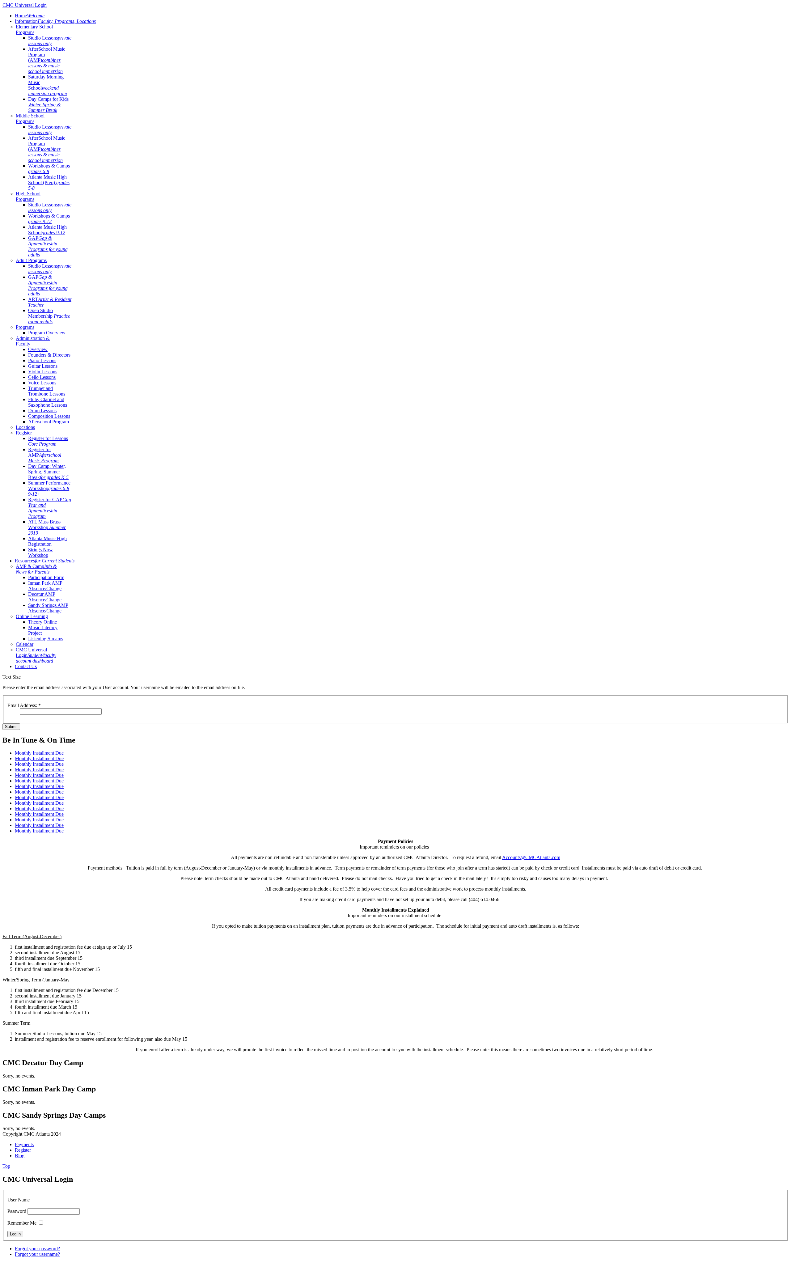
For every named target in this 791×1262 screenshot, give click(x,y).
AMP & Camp (36, 569)
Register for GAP (49, 508)
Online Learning (32, 616)
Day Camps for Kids (48, 104)
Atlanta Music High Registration (47, 541)
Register (24, 432)
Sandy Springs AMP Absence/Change (48, 608)
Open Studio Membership (49, 316)
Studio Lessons (49, 40)
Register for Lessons (48, 441)
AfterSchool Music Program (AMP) (46, 60)
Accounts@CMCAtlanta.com (531, 857)
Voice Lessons (42, 382)
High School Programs (28, 196)
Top (6, 1166)
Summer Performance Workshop (49, 488)
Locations (25, 427)
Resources (44, 560)
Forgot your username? (37, 1254)
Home (29, 15)
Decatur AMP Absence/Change (44, 596)
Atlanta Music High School (47, 229)
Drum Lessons (42, 410)
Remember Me (21, 1223)
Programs (25, 327)
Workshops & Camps (49, 168)
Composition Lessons (49, 416)
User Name (18, 1199)
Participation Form (46, 577)
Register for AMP (44, 455)
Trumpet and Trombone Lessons (46, 391)
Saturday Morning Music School (47, 85)
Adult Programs (31, 260)
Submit (11, 726)
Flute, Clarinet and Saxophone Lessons (47, 402)
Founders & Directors (49, 355)
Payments (24, 1144)
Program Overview (47, 332)
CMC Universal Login (36, 655)
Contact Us (26, 666)
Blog (19, 1155)
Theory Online (42, 622)
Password (16, 1211)
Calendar (24, 644)
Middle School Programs (30, 118)
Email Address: (24, 705)
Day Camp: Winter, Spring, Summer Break (48, 472)
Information (55, 21)
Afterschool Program (48, 421)
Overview (38, 349)
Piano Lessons (42, 360)
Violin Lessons (42, 371)
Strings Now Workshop (40, 552)
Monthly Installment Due (39, 753)
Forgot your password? (37, 1248)
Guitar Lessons (42, 366)
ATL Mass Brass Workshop (47, 527)
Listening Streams (45, 638)
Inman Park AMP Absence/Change (45, 585)
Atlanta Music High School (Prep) (49, 182)
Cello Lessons (42, 377)
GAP (48, 246)
